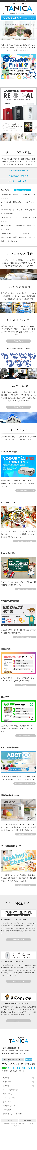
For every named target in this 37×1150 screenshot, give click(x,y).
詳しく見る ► (18, 341)
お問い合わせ (7, 1094)
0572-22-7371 (8, 1053)
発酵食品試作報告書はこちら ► (24, 637)
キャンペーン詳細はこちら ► (25, 490)
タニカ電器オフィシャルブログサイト (14, 919)
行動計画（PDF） (9, 1106)
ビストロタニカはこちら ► (24, 541)
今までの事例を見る (18, 181)
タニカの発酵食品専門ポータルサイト (14, 1003)
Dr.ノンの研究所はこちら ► (25, 589)
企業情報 (31, 13)
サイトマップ (7, 1102)
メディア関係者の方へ (11, 1090)
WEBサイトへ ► (18, 939)
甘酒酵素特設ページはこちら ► (25, 834)
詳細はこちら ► (25, 685)
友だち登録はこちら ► (25, 736)
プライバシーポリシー (11, 1098)
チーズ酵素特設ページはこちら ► (25, 885)
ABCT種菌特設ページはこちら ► (24, 783)
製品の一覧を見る (18, 170)
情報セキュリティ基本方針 (12, 1114)
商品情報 (12, 13)
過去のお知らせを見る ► (22, 190)
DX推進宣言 (7, 1110)
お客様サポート (22, 13)
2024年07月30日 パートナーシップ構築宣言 (15, 233)
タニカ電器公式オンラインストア (13, 961)
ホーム (4, 13)
